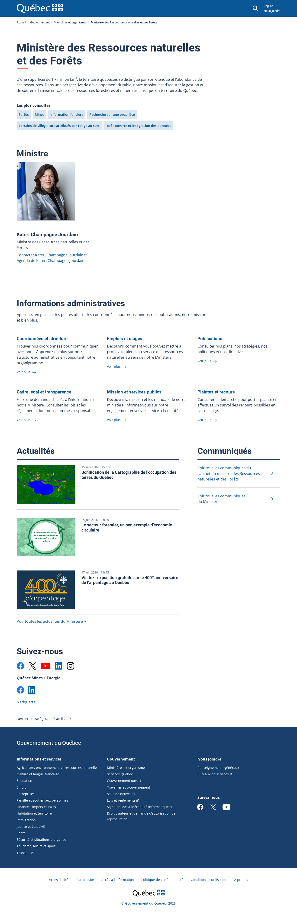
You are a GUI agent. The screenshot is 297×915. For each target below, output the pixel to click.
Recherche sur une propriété (112, 114)
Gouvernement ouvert (124, 780)
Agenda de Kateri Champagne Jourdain (50, 260)
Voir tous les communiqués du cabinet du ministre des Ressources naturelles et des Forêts (228, 473)
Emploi (22, 787)
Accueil (21, 22)
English (268, 6)
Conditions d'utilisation (209, 879)
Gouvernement (40, 22)
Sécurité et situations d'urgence (41, 839)
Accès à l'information (117, 879)
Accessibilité (58, 879)
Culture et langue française (38, 774)
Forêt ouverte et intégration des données (138, 125)
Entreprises (26, 794)
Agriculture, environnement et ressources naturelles (57, 767)
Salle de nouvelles (121, 794)
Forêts (24, 114)
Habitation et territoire (34, 813)
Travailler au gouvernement (128, 787)
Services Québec (120, 774)
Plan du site (85, 879)
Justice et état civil (31, 826)
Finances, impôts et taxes (36, 807)
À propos (241, 879)
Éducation (24, 780)
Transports (25, 853)
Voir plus (24, 372)
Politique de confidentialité (162, 879)
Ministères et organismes (70, 22)
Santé (21, 833)
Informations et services (39, 759)
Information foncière (66, 114)
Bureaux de (213, 774)
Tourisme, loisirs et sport (36, 846)
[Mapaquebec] (20, 666)
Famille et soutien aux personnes (42, 800)
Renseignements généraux (218, 767)
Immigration (26, 820)
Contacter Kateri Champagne (50, 255)
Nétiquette (26, 702)
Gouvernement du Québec (49, 743)
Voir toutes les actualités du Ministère (50, 621)
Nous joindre (272, 11)
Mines (39, 114)
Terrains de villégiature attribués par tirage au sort (59, 125)
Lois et (121, 800)
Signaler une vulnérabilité (138, 807)
